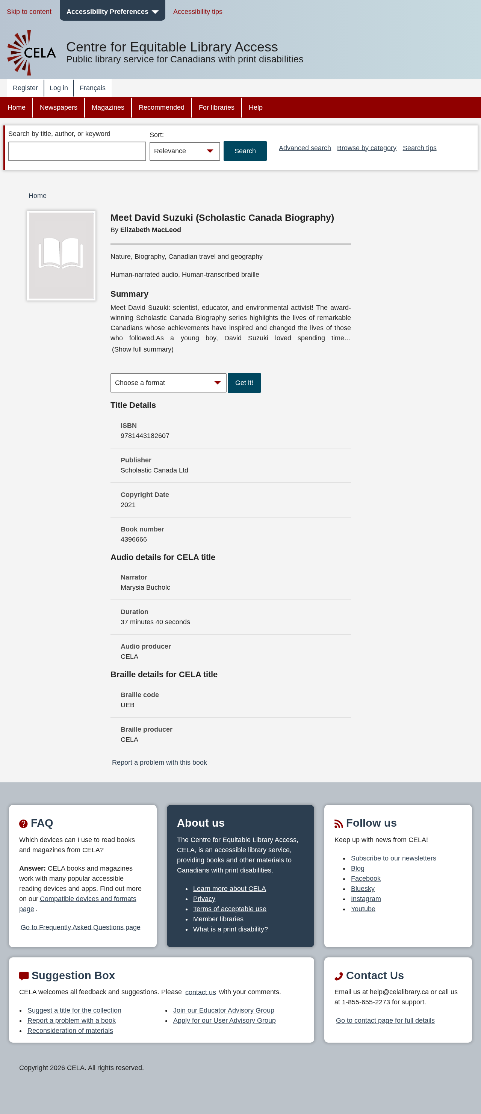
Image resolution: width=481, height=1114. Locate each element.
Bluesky (363, 888)
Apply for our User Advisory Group (224, 1020)
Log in (59, 88)
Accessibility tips (197, 11)
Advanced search (305, 147)
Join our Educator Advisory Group (223, 1010)
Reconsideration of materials (70, 1030)
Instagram (366, 899)
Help (256, 107)
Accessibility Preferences (107, 11)
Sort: (157, 135)
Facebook (366, 878)
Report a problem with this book (159, 762)
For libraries (216, 107)
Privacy (204, 899)
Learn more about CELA (229, 888)
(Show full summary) (143, 349)
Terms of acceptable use (229, 909)
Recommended (162, 107)
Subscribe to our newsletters (393, 858)
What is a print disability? (230, 929)
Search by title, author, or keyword (59, 133)
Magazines (108, 107)
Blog (358, 868)
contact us (200, 992)
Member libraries (218, 919)
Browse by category (366, 147)
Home (17, 107)
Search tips (420, 147)
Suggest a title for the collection (74, 1010)
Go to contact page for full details (385, 1020)
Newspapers (58, 107)
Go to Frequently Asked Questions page (81, 927)
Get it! (244, 382)
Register (25, 88)
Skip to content (29, 11)
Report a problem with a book (71, 1020)
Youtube (363, 909)
